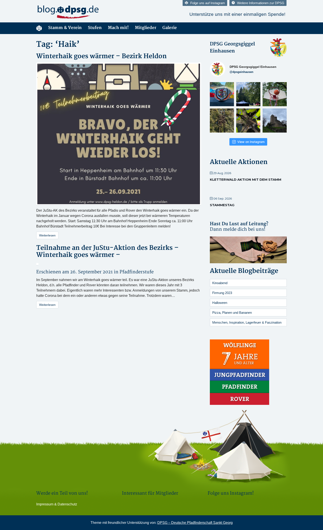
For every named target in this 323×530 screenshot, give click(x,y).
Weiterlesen (47, 235)
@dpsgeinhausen (241, 72)
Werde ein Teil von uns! (62, 493)
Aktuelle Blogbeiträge (244, 271)
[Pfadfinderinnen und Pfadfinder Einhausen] (75, 12)
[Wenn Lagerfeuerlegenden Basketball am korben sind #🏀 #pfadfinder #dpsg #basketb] (275, 93)
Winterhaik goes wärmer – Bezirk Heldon (101, 56)
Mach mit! (118, 27)
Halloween (219, 303)
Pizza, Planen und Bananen (232, 312)
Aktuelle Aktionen (239, 162)
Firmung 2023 (222, 293)
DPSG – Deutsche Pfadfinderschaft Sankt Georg (195, 523)
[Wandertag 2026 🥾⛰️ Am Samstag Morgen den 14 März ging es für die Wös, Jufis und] (275, 119)
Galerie (169, 27)
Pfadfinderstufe (137, 272)
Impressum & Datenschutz (56, 504)
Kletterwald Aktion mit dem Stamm (245, 179)
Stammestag (222, 205)
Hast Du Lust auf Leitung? (239, 224)
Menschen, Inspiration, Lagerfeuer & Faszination (246, 322)
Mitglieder (145, 27)
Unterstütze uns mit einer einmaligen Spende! (237, 14)
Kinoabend (219, 283)
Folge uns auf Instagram (207, 3)
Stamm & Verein (65, 27)
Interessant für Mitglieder (150, 493)
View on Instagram (251, 142)
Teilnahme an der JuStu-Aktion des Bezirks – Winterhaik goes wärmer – (107, 251)
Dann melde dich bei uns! (237, 229)
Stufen (95, 27)
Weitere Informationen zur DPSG (260, 3)
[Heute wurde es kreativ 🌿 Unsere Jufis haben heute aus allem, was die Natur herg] (222, 119)
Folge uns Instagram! (231, 493)
